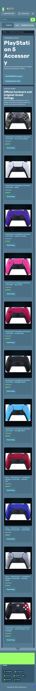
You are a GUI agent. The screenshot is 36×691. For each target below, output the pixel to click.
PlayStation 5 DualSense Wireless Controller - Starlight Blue (17, 430)
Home (17, 25)
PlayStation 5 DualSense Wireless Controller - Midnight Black (17, 381)
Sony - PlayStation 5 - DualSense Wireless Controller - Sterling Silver (17, 578)
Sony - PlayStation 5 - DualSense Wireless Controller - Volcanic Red (17, 479)
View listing (10, 148)
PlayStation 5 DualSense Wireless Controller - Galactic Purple (17, 235)
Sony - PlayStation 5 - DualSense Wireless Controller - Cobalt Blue (17, 529)
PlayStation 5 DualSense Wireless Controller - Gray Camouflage (17, 138)
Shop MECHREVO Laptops (13, 76)
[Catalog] (4, 25)
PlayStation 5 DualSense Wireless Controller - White (17, 186)
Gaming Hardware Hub (12, 81)
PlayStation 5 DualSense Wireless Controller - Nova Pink (17, 284)
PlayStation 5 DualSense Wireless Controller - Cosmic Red (17, 332)
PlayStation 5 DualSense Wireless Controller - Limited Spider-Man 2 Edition (17, 629)
